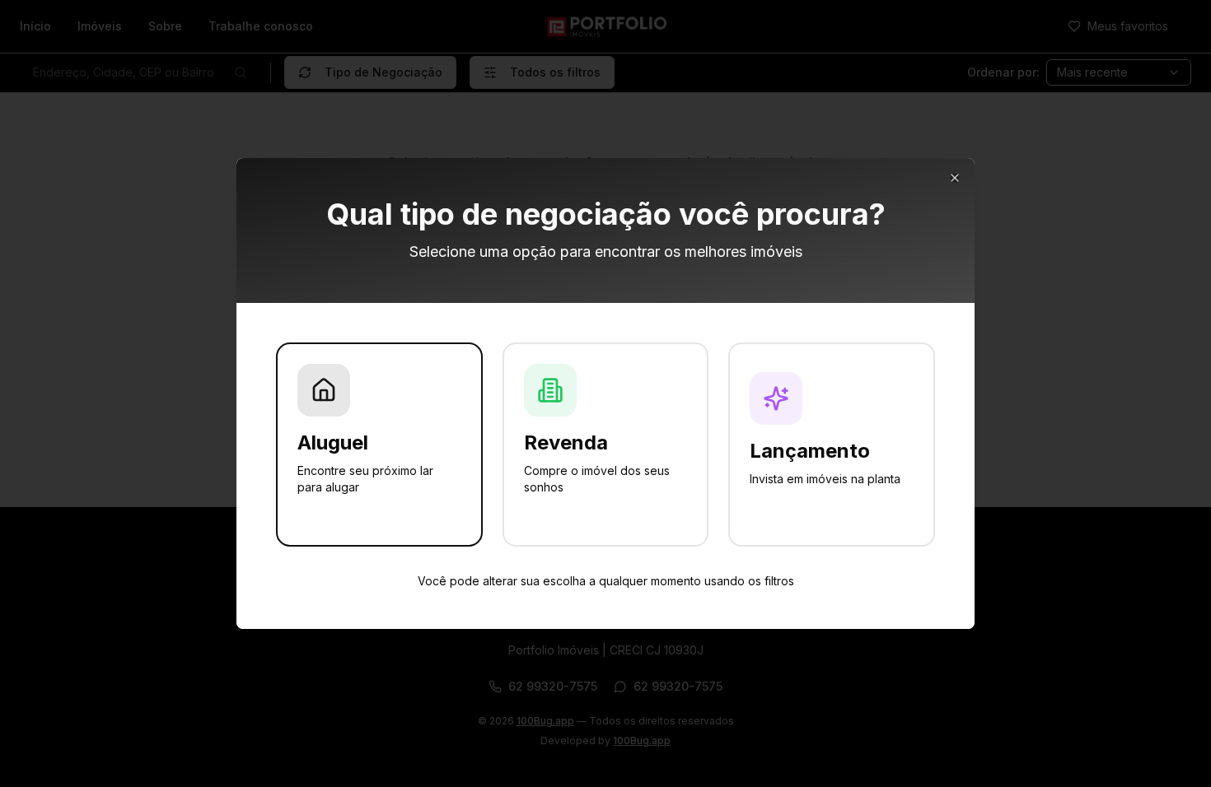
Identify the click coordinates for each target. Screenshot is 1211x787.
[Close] (954, 177)
